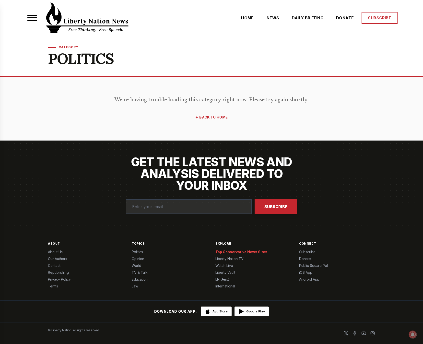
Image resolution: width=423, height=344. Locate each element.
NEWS (273, 17)
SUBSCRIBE (379, 17)
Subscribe (275, 206)
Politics (137, 252)
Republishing (58, 272)
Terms (53, 286)
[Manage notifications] (413, 334)
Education (140, 279)
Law (135, 286)
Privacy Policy (59, 279)
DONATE (345, 17)
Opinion (138, 259)
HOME (247, 17)
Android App (309, 279)
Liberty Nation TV (229, 259)
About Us (55, 252)
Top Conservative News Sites (241, 252)
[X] (346, 333)
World (136, 265)
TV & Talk (140, 272)
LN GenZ (222, 279)
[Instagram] (372, 333)
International (225, 286)
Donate (305, 259)
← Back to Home (211, 117)
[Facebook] (354, 333)
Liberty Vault (225, 272)
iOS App (305, 272)
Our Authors (57, 259)
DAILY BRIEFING (307, 17)
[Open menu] (32, 18)
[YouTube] (363, 333)
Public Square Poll (314, 265)
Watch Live (224, 265)
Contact (54, 265)
